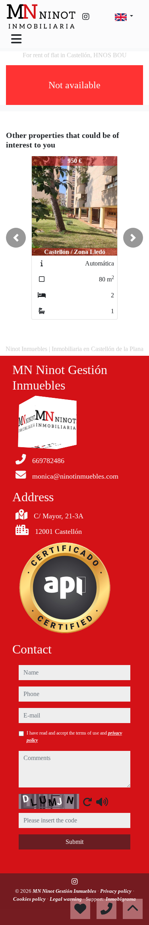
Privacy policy (116, 891)
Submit (74, 841)
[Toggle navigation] (16, 39)
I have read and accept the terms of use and (74, 736)
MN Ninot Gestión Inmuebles (65, 891)
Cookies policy (30, 899)
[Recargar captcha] (87, 802)
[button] (16, 238)
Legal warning (66, 899)
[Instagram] (85, 16)
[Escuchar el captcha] (102, 802)
